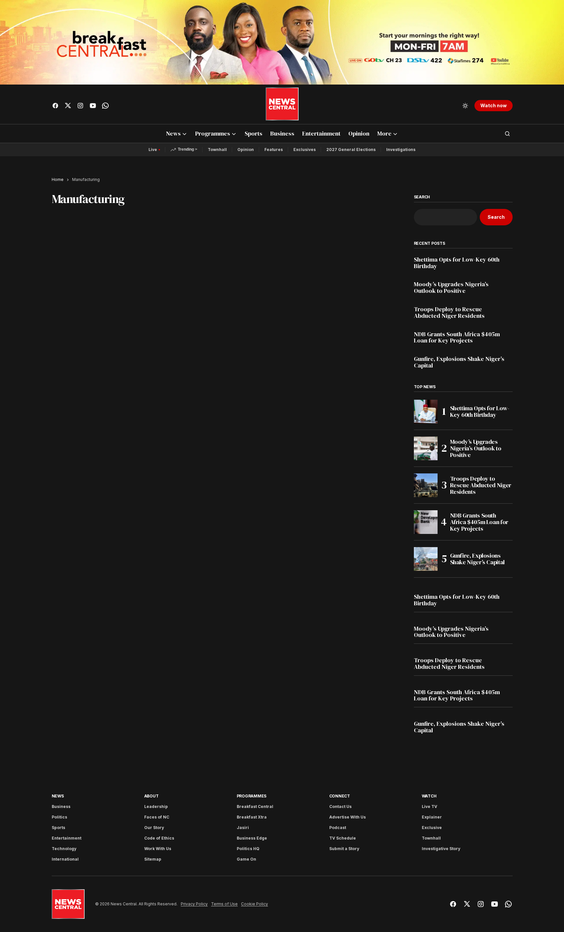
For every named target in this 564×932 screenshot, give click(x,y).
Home (58, 179)
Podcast (337, 827)
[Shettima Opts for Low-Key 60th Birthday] (426, 411)
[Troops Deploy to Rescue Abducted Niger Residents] (426, 485)
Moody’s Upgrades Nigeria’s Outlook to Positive (451, 287)
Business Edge (252, 838)
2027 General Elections (351, 149)
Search (422, 197)
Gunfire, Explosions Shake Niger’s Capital (459, 362)
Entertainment (66, 838)
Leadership (156, 806)
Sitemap (152, 859)
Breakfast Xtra (252, 817)
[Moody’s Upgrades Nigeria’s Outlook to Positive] (426, 448)
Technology (64, 848)
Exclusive (432, 827)
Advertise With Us (347, 817)
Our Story (154, 827)
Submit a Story (344, 848)
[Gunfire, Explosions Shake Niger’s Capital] (426, 559)
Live (152, 149)
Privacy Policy (194, 904)
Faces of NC (156, 817)
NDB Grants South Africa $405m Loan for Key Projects (457, 337)
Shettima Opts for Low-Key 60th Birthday (456, 262)
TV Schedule (342, 838)
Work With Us (157, 848)
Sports (58, 827)
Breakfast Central (255, 806)
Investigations (401, 149)
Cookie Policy (254, 904)
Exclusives (304, 149)
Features (273, 149)
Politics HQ (248, 848)
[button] (465, 105)
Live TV (429, 806)
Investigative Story (441, 848)
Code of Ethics (159, 838)
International (65, 859)
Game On (246, 859)
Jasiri (243, 827)
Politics (59, 817)
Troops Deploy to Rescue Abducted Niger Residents (449, 312)
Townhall (217, 149)
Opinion (245, 149)
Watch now (493, 105)
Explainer (432, 817)
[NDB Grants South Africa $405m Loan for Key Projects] (426, 522)
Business (61, 806)
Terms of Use (224, 904)
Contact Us (340, 806)
